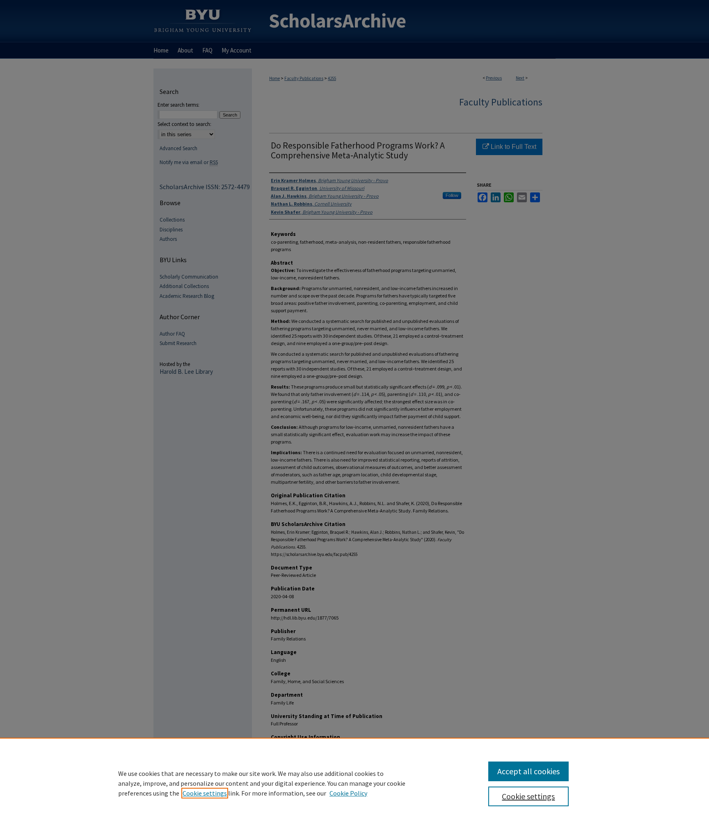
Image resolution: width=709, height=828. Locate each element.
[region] (354, 783)
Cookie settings (205, 793)
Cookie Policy (348, 793)
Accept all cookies (528, 771)
